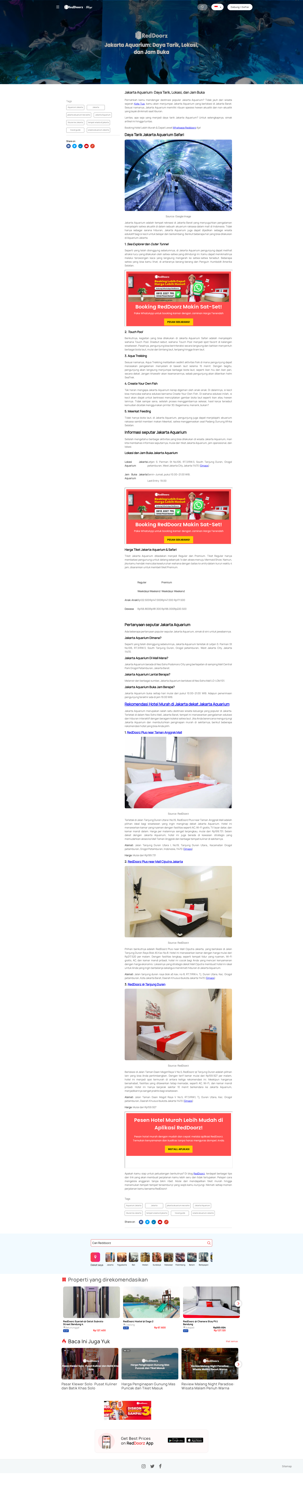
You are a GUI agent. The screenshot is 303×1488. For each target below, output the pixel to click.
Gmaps (204, 465)
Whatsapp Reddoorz (184, 127)
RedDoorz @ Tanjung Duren (146, 984)
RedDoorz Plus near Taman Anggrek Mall (154, 732)
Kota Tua (139, 103)
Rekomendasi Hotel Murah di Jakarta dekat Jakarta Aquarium (177, 704)
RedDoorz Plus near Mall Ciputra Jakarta (155, 861)
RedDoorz (199, 1173)
